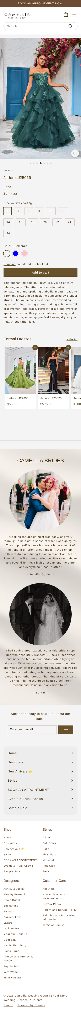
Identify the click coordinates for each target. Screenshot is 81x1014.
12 (63, 210)
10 (50, 210)
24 (69, 222)
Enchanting (11, 905)
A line (46, 837)
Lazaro (8, 922)
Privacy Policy (52, 904)
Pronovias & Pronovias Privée (18, 958)
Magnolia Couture (15, 934)
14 (8, 222)
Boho (46, 848)
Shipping (10, 264)
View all (71, 338)
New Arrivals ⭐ (14, 848)
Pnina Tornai (12, 951)
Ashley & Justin (14, 888)
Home (7, 170)
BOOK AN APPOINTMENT (20, 860)
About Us (49, 888)
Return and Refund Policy (59, 909)
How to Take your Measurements (54, 896)
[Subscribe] (65, 729)
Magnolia (10, 939)
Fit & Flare (49, 854)
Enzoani (9, 911)
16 (20, 222)
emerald (7, 253)
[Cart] (66, 15)
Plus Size (49, 865)
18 (32, 222)
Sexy (46, 871)
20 (45, 222)
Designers (10, 843)
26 (8, 233)
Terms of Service (54, 925)
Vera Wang (11, 972)
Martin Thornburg (15, 945)
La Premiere (12, 928)
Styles (8, 854)
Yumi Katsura (12, 977)
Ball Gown (49, 843)
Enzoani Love (13, 917)
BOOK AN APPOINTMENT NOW (40, 3)
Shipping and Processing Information (59, 917)
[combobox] (40, 26)
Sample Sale (12, 871)
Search (8, 1005)
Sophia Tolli (11, 966)
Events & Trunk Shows (18, 865)
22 (57, 222)
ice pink (24, 253)
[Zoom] (75, 153)
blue (15, 253)
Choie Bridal (12, 900)
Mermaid (48, 860)
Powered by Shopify (31, 1005)
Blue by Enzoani (14, 894)
